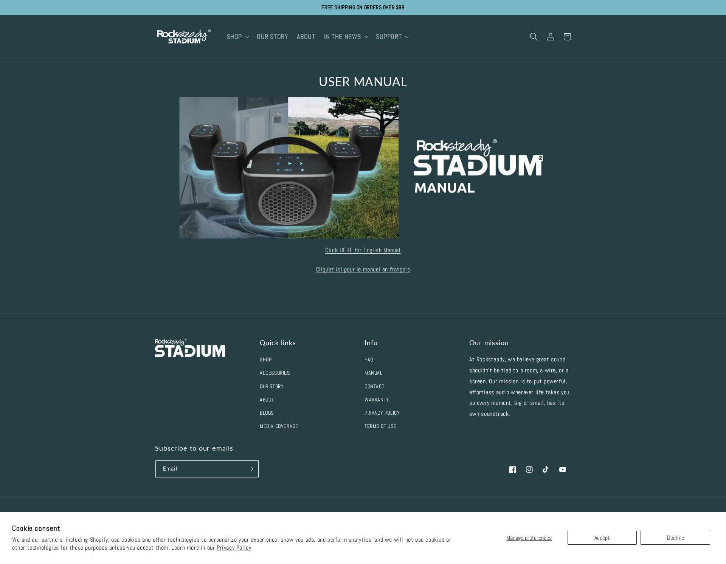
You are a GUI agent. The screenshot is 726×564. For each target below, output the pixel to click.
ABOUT (267, 399)
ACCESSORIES (275, 372)
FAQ (369, 359)
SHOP (265, 359)
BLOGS (267, 412)
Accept (602, 538)
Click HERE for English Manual (362, 250)
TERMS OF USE (380, 426)
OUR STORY (272, 386)
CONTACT (374, 386)
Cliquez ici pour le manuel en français (363, 269)
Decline (675, 538)
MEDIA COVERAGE (279, 426)
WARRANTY (377, 399)
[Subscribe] (250, 469)
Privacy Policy (234, 548)
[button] (237, 36)
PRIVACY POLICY (382, 412)
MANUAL (374, 372)
